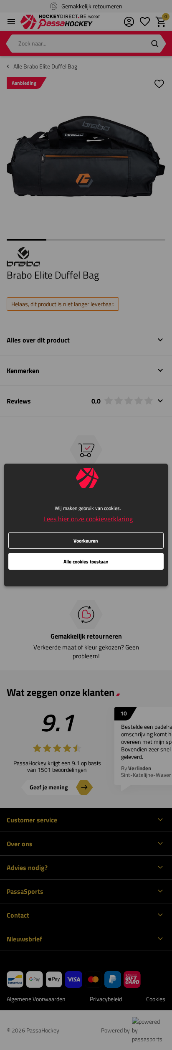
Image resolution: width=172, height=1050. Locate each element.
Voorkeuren (85, 541)
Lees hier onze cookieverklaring (88, 519)
